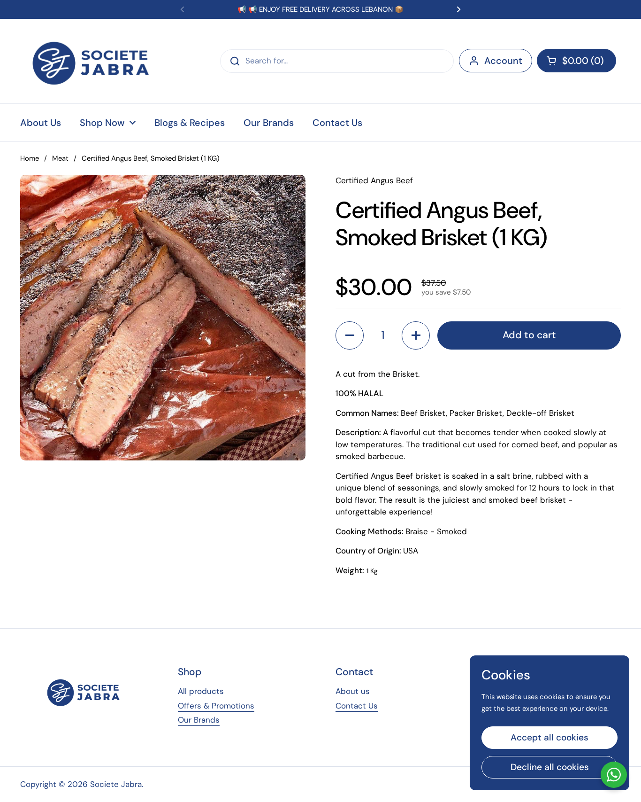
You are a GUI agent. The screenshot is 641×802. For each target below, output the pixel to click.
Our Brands (199, 720)
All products (201, 691)
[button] (576, 60)
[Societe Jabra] (91, 61)
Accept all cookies (549, 737)
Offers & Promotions (216, 706)
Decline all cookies (550, 767)
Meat (60, 158)
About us (353, 691)
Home (29, 158)
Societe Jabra (116, 784)
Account (503, 61)
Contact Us (357, 706)
